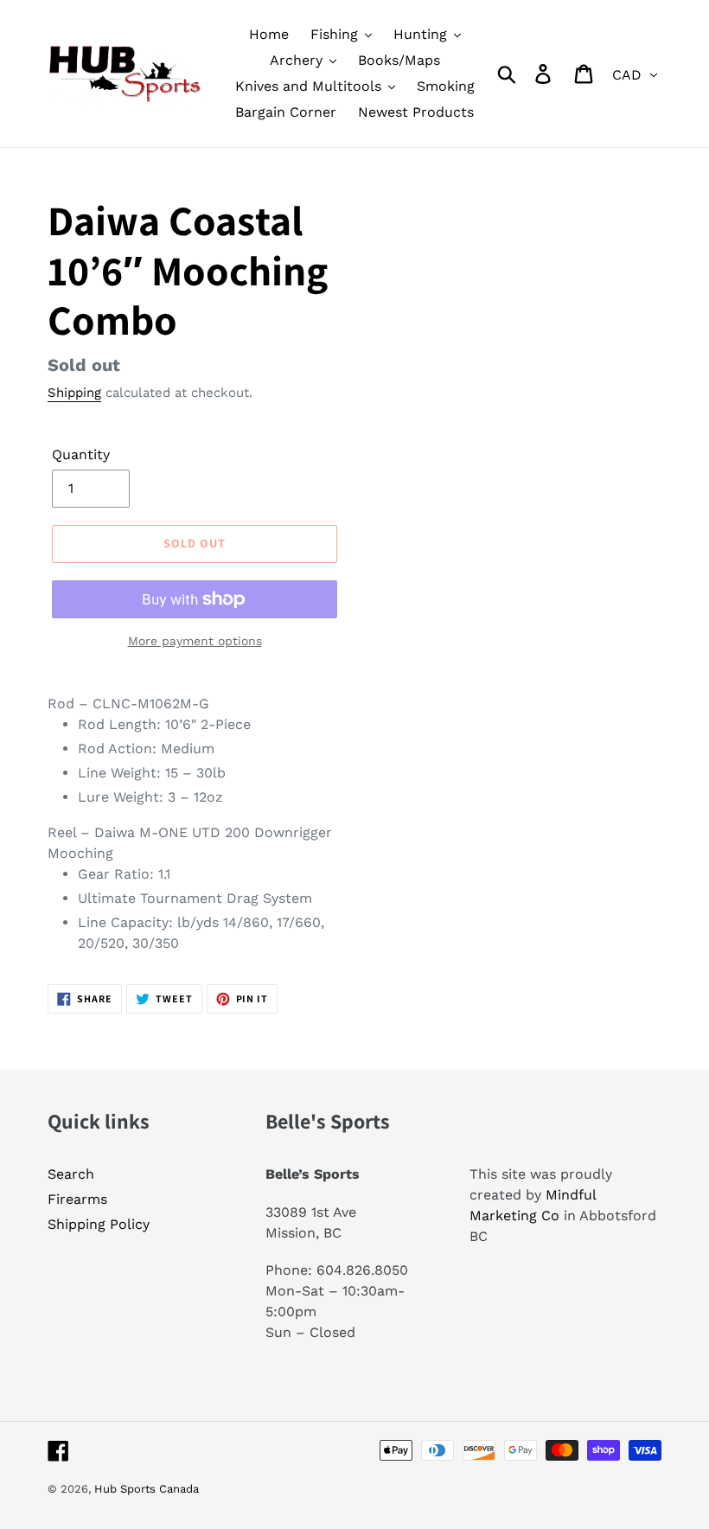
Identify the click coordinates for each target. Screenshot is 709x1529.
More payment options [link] (195, 641)
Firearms (77, 1199)
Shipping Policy (99, 1224)
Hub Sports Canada (146, 1488)
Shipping (74, 392)
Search (71, 1174)
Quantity (81, 454)
